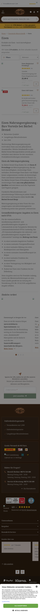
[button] (20, 610)
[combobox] (37, 587)
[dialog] (20, 599)
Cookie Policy (6, 601)
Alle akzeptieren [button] (21, 606)
